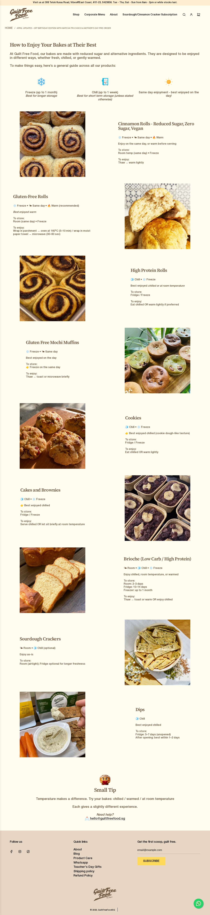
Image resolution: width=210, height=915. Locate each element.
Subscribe (151, 861)
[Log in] (191, 14)
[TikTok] (28, 851)
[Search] (184, 14)
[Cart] (198, 14)
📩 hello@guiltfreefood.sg (105, 818)
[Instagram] (19, 851)
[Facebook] (11, 851)
